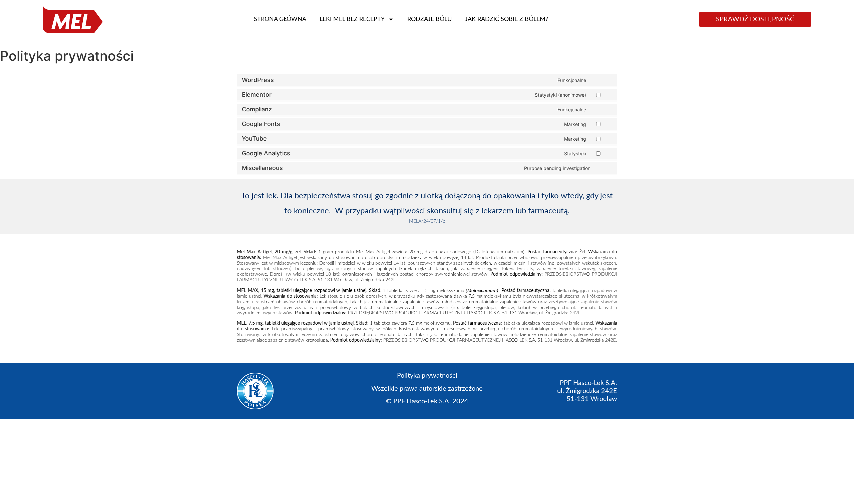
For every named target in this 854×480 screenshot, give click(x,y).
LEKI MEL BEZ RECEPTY (352, 19)
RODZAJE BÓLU (429, 19)
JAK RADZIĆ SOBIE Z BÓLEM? (506, 19)
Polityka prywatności (427, 375)
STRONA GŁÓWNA (280, 19)
